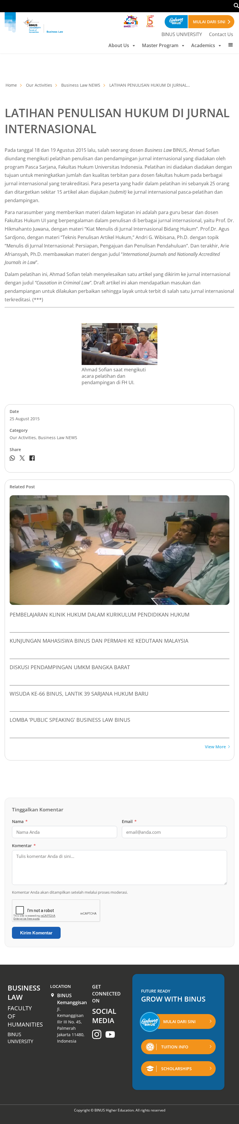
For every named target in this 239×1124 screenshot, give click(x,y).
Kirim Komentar (36, 932)
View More (215, 746)
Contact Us (221, 34)
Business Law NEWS (80, 85)
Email (129, 821)
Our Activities (39, 85)
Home (11, 85)
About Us (118, 45)
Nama (20, 821)
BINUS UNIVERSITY (181, 34)
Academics (203, 45)
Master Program (160, 45)
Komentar (24, 845)
